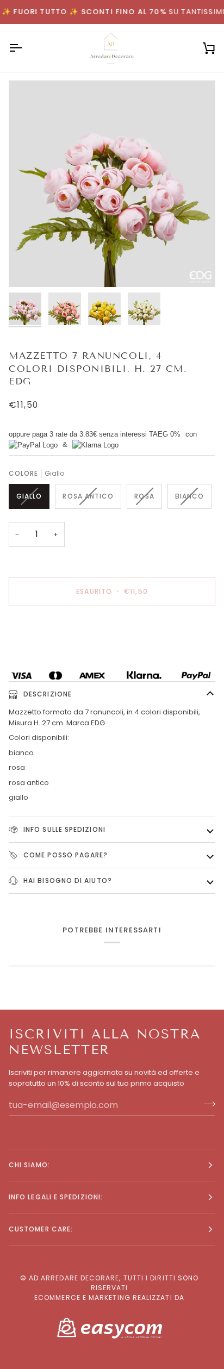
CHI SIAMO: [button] (29, 1164)
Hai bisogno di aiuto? (66, 880)
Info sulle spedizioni (63, 829)
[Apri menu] (25, 48)
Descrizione (46, 694)
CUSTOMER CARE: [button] (41, 1229)
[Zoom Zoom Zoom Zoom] (112, 183)
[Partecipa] (206, 1103)
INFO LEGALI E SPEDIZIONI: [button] (56, 1197)
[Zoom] (29, 266)
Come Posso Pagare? (64, 855)
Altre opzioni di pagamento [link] (57, 656)
